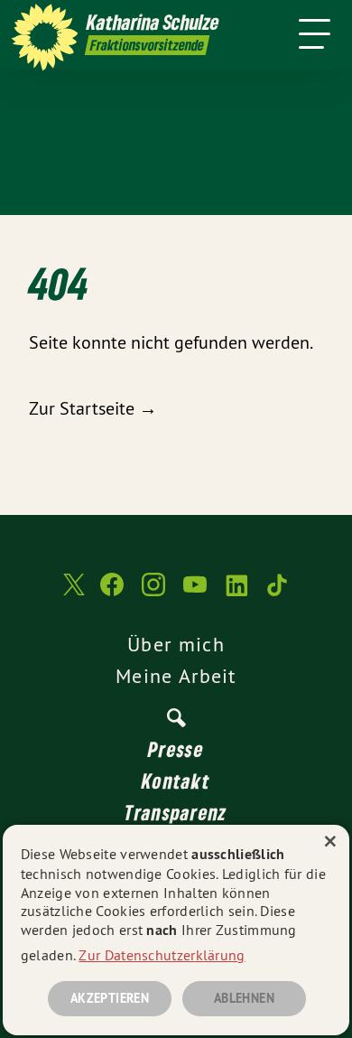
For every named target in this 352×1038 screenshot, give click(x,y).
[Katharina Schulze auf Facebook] (112, 593)
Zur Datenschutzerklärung (162, 955)
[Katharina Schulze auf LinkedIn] (236, 593)
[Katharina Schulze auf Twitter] (72, 594)
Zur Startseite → (93, 408)
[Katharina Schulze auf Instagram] (153, 593)
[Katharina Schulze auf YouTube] (195, 593)
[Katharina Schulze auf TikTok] (278, 593)
